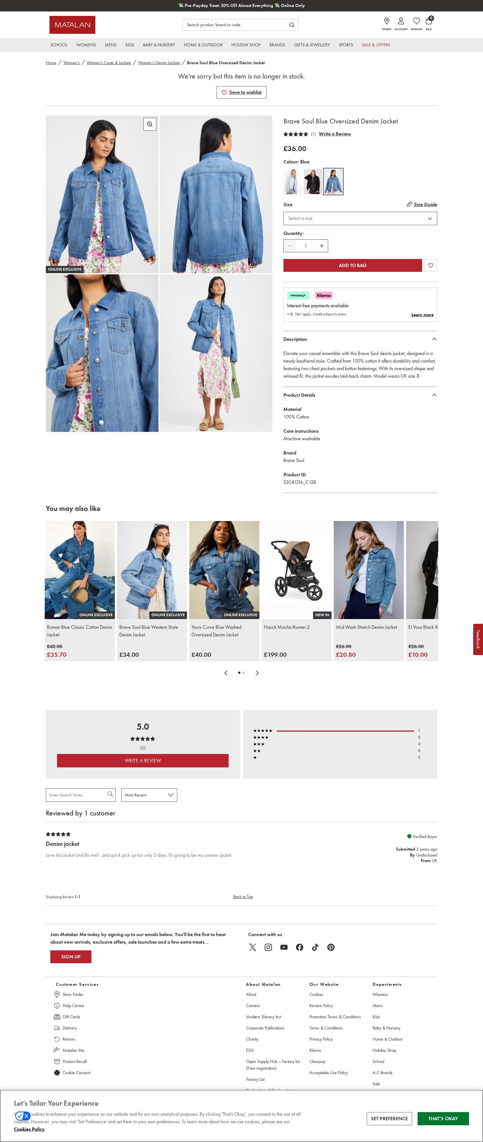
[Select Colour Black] (313, 181)
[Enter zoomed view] (149, 124)
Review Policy (321, 1005)
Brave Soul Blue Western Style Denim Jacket (148, 631)
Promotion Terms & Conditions (335, 1016)
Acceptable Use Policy (328, 1072)
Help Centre (73, 1005)
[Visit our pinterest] (330, 947)
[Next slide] (257, 673)
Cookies (316, 994)
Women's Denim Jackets (159, 62)
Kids (376, 1016)
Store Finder (73, 994)
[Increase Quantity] (322, 246)
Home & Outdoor (388, 1039)
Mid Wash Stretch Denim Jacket (366, 627)
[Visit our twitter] (252, 947)
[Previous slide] (226, 673)
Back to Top (243, 896)
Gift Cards (71, 1016)
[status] (306, 246)
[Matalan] (72, 25)
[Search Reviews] (111, 795)
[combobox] (360, 218)
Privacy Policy (321, 1039)
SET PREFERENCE (389, 1118)
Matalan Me (73, 1050)
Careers (253, 1005)
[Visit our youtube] (284, 947)
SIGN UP (70, 957)
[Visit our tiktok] (315, 947)
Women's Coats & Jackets (109, 62)
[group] (57, 651)
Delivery (70, 1028)
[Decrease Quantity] (290, 246)
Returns (69, 1039)
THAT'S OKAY (443, 1118)
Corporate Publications (265, 1028)
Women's (71, 62)
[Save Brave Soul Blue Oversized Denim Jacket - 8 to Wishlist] (224, 92)
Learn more (422, 315)
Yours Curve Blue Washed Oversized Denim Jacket (216, 631)
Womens (380, 994)
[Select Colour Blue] (333, 181)
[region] (241, 1116)
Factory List (255, 1079)
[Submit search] (292, 25)
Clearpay (317, 1061)
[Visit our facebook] (299, 947)
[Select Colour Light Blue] (292, 181)
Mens (378, 1005)
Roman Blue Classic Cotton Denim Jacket (79, 631)
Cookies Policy (29, 1129)
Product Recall (75, 1061)
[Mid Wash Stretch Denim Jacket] (369, 570)
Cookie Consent (76, 1072)
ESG (250, 1050)
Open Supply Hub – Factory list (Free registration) (273, 1065)
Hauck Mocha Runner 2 (287, 627)
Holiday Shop (384, 1050)
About (251, 994)
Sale (376, 1083)
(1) (313, 134)
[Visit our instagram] (268, 947)
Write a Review (335, 134)
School (378, 1061)
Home (51, 62)
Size (287, 204)
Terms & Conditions (326, 1028)
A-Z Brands (382, 1072)
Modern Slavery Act (263, 1016)
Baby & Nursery (386, 1028)
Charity (252, 1039)
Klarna (315, 1050)
